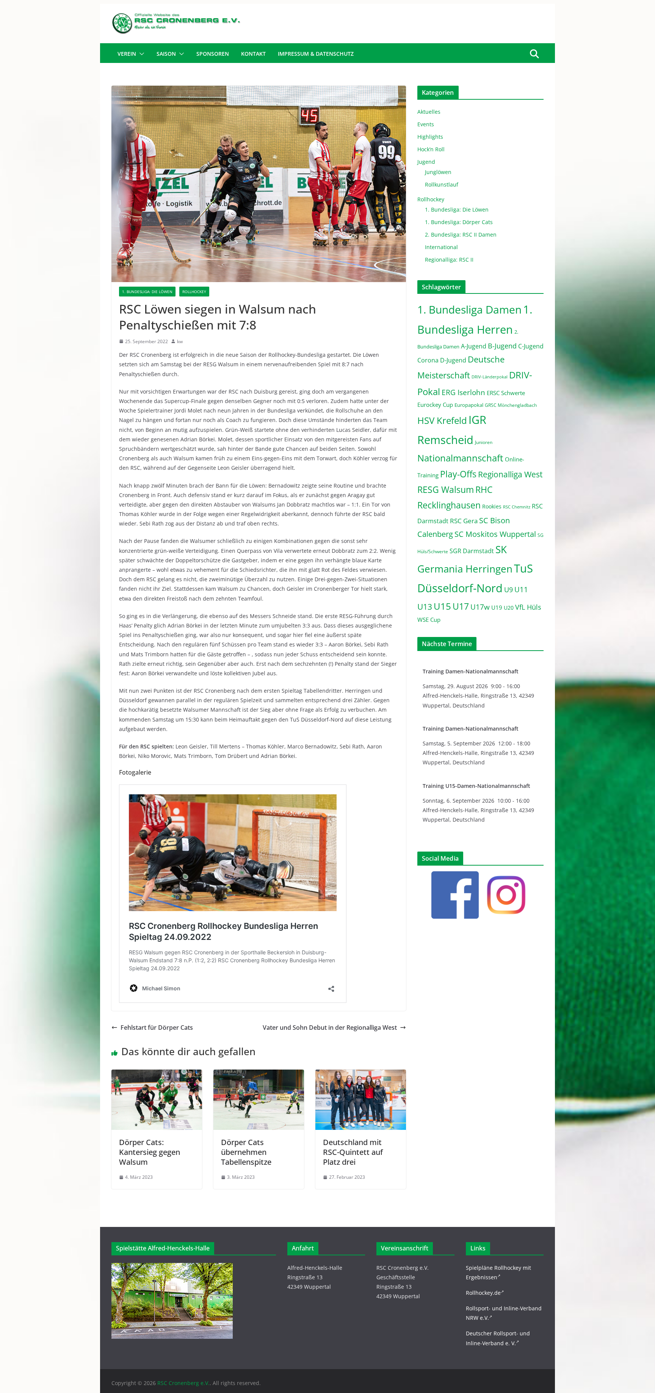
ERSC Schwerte (506, 393)
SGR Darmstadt (472, 551)
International (441, 247)
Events (425, 124)
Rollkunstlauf (441, 184)
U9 (508, 589)
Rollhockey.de (483, 1292)
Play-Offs (458, 474)
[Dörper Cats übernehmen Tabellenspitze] (258, 1075)
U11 (521, 589)
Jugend (426, 161)
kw (180, 341)
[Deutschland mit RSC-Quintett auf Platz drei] (360, 1075)
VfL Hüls (528, 607)
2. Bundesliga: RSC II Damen (461, 234)
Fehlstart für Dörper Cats (157, 1027)
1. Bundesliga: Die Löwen (147, 291)
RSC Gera (464, 520)
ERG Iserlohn (463, 392)
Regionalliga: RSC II (449, 259)
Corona (428, 360)
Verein (127, 53)
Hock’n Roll (431, 149)
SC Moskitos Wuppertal (495, 534)
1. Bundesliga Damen (469, 309)
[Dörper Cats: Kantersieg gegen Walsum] (156, 1075)
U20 (509, 607)
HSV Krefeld (442, 420)
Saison (166, 53)
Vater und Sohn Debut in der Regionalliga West (330, 1027)
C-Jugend (531, 346)
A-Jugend (473, 346)
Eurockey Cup (435, 404)
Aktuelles (428, 111)
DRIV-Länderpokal (490, 377)
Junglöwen (438, 172)
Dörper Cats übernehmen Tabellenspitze (246, 1152)
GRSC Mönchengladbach (511, 405)
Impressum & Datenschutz (316, 53)
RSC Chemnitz (516, 507)
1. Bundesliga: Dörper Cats (459, 222)
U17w (480, 607)
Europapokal (468, 405)
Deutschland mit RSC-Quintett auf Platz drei (353, 1152)
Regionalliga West (510, 474)
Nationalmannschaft (460, 458)
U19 (496, 607)
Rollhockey (194, 291)
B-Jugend (502, 345)
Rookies (491, 506)
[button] (140, 54)
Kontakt (253, 53)
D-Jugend (453, 360)
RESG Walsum (445, 489)
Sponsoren (212, 53)
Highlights (430, 136)
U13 (424, 606)
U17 (461, 606)
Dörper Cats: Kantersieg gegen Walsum (149, 1152)
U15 (442, 606)
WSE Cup (428, 620)
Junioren (483, 442)
